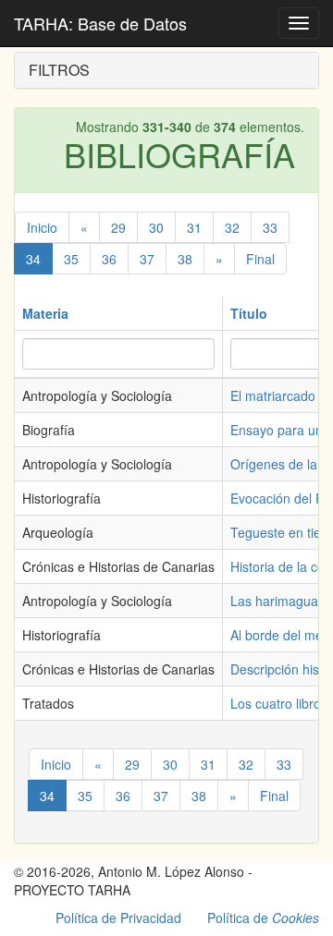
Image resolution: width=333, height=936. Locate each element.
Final (260, 258)
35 (71, 258)
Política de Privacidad (118, 917)
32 (232, 227)
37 (147, 258)
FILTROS (59, 69)
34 (33, 258)
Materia (45, 313)
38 (185, 258)
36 (109, 258)
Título (248, 313)
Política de (263, 917)
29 (118, 227)
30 (156, 227)
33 (270, 227)
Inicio (42, 227)
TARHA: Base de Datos (100, 23)
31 (194, 227)
